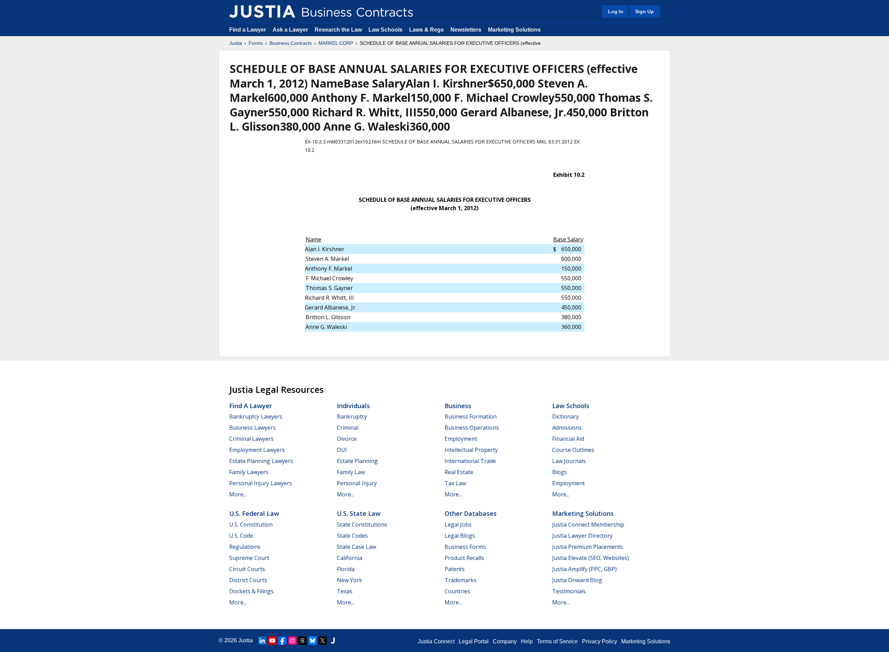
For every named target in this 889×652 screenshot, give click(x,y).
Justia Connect (436, 641)
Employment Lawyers (257, 450)
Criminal (347, 427)
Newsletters (465, 30)
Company (505, 641)
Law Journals (569, 461)
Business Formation (470, 416)
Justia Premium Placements (587, 547)
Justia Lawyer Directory (582, 535)
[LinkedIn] (262, 640)
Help (527, 641)
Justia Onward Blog (577, 580)
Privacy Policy (599, 641)
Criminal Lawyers (251, 439)
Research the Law (338, 30)
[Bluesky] (312, 640)
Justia (235, 43)
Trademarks (460, 580)
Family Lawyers (248, 472)
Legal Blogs (459, 535)
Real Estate (458, 472)
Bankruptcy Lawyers (255, 416)
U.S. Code (241, 535)
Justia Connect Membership (588, 524)
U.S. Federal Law (254, 513)
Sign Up (644, 11)
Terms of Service (557, 641)
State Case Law (356, 547)
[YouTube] (272, 640)
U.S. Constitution (251, 524)
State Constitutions (362, 524)
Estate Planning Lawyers (261, 461)
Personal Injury (357, 483)
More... (238, 494)
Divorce (347, 439)
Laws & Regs (426, 30)
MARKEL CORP (335, 43)
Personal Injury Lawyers (260, 483)
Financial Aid (568, 439)
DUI (342, 450)
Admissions (567, 427)
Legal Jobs (458, 524)
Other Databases (470, 513)
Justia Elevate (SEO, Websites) (590, 558)
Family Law (351, 472)
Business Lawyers (252, 427)
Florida (346, 569)
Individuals (353, 406)
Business (457, 406)
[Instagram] (292, 640)
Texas (344, 591)
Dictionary (565, 416)
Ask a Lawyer (291, 30)
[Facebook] (282, 640)
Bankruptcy (352, 416)
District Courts (248, 580)
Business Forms (465, 547)
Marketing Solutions (514, 30)
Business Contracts (290, 43)
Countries (457, 591)
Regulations (244, 547)
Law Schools (385, 30)
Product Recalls (464, 558)
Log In (615, 11)
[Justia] (262, 11)
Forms (256, 43)
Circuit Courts (247, 569)
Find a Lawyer (247, 30)
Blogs (559, 472)
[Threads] (302, 640)
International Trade (470, 461)
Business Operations (471, 427)
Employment (460, 439)
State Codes (352, 535)
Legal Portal (474, 641)
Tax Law (455, 483)
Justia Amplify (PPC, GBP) (584, 569)
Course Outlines (573, 450)
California (349, 558)
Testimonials (569, 591)
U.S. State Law (359, 513)
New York (349, 580)
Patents (454, 569)
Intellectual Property (471, 450)
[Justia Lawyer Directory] (333, 640)
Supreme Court (249, 558)
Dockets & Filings (251, 591)
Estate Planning (357, 461)
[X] (322, 640)
